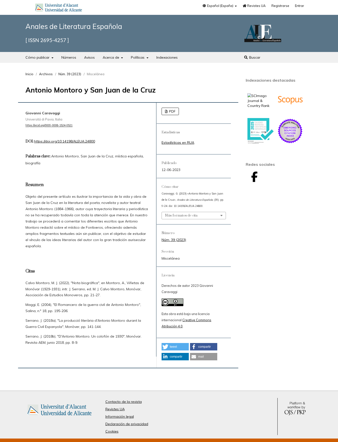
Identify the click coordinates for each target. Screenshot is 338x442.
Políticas (138, 57)
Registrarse (280, 6)
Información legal (119, 416)
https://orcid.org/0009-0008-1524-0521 (48, 125)
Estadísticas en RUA (178, 142)
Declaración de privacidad (126, 424)
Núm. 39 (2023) (69, 74)
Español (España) (220, 6)
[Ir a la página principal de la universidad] (58, 8)
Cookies (112, 431)
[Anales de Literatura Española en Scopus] (290, 112)
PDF (171, 111)
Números (68, 57)
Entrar (299, 6)
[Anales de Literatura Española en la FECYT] (260, 142)
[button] (175, 346)
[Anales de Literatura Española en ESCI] (290, 143)
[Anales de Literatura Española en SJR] (260, 105)
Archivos (46, 74)
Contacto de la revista (123, 401)
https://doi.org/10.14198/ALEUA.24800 (64, 141)
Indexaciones (167, 57)
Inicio (29, 74)
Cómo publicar (37, 57)
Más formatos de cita (181, 215)
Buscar (254, 57)
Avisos (89, 57)
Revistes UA (256, 6)
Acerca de (111, 57)
